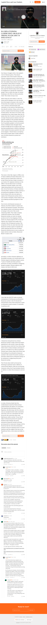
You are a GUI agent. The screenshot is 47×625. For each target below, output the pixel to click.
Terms (24, 616)
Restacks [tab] (8, 447)
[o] (30, 65)
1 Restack (14, 439)
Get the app (29, 619)
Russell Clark (6, 41)
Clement (5, 521)
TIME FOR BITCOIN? (37, 69)
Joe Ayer (5, 484)
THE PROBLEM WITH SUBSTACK (37, 64)
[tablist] (6, 448)
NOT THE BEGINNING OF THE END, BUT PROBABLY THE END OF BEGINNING (38, 75)
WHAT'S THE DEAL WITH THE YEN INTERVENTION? (39, 85)
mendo (5, 515)
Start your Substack (20, 619)
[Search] (30, 2)
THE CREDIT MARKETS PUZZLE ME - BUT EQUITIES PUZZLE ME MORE (39, 80)
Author (7, 468)
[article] (37, 65)
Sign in (43, 2)
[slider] (23, 26)
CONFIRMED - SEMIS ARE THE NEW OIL (38, 91)
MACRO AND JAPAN (37, 100)
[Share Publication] (33, 2)
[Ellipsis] (24, 458)
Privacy (20, 616)
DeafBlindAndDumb (8, 458)
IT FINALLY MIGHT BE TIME (39, 95)
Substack (18, 622)
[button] (15, 17)
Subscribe (37, 2)
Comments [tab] (4, 447)
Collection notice (29, 616)
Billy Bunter (6, 478)
